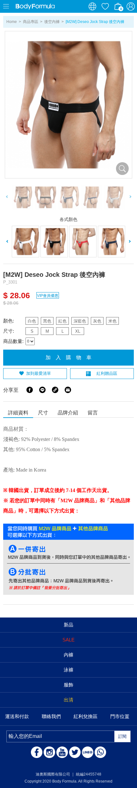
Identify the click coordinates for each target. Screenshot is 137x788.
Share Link (55, 390)
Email (68, 390)
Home (11, 21)
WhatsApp (100, 752)
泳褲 (68, 669)
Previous (7, 197)
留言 (93, 412)
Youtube (62, 752)
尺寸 (43, 412)
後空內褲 (52, 21)
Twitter (75, 752)
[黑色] (54, 241)
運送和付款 (17, 716)
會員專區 (130, 6)
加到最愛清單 (38, 373)
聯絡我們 (51, 716)
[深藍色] (111, 241)
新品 (68, 624)
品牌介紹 (68, 412)
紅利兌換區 (85, 716)
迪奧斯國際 (35, 6)
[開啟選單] (6, 6)
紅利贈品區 (107, 373)
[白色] (25, 241)
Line (42, 390)
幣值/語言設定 (92, 6)
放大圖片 (122, 168)
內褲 (68, 654)
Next (130, 197)
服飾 (68, 684)
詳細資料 (18, 412)
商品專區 (30, 21)
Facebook (29, 390)
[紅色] (83, 241)
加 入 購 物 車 (68, 357)
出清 (68, 699)
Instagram (49, 752)
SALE (68, 639)
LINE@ (87, 752)
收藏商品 (105, 6)
